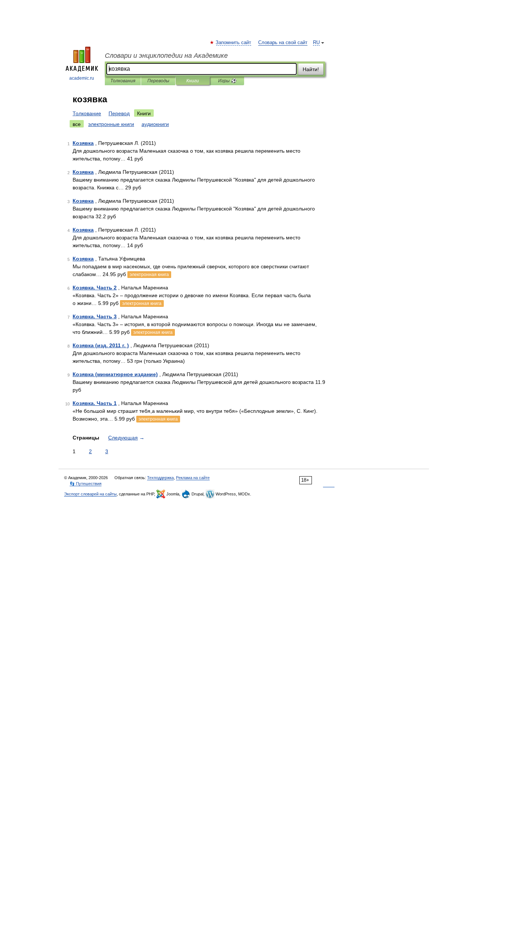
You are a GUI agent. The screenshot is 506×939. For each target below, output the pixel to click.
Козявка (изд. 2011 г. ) (101, 345)
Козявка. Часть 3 (95, 316)
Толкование (87, 113)
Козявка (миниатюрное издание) (115, 374)
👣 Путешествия (85, 483)
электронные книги (111, 124)
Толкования (122, 80)
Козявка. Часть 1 (95, 403)
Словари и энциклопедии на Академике (166, 55)
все (77, 124)
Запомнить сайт (233, 42)
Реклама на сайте (193, 477)
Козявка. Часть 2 (95, 288)
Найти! (311, 69)
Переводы (158, 80)
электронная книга (149, 274)
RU (316, 42)
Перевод (119, 113)
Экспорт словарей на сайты (90, 494)
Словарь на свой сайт (282, 42)
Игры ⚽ (227, 80)
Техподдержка (160, 477)
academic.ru (81, 78)
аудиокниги (155, 124)
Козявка (83, 143)
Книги (192, 80)
